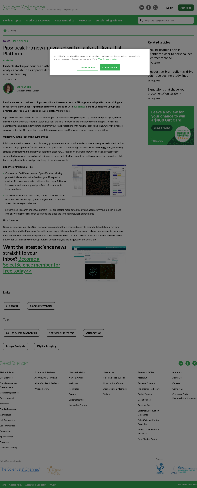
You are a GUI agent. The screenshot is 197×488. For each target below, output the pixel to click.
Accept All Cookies (109, 67)
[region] (100, 62)
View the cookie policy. (107, 59)
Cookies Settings (87, 67)
